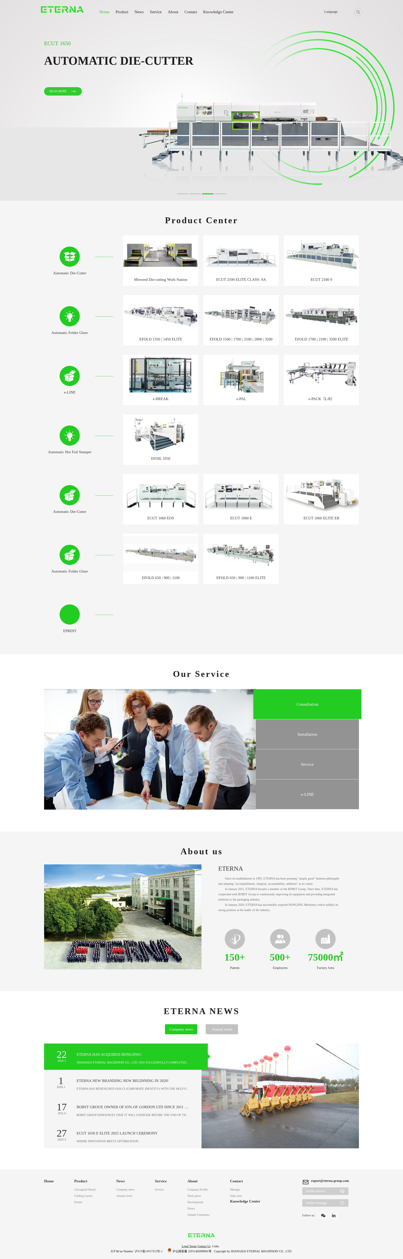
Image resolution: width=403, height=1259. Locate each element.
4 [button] (217, 195)
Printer (78, 1202)
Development (195, 1202)
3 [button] (204, 195)
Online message (316, 1203)
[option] (201, 100)
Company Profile (197, 1189)
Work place (194, 1195)
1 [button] (179, 195)
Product (122, 12)
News (139, 12)
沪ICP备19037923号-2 (149, 1251)
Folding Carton (83, 1195)
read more (58, 100)
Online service (315, 1191)
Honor (191, 1208)
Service (156, 12)
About (173, 12)
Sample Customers (198, 1214)
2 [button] (192, 195)
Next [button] (389, 100)
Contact (190, 12)
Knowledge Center (218, 12)
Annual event (124, 1195)
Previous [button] (13, 100)
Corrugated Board (85, 1189)
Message (235, 1189)
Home (104, 12)
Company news (125, 1189)
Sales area (236, 1195)
